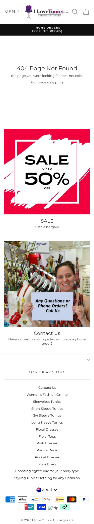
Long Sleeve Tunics (47, 422)
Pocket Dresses (47, 457)
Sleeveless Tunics (47, 402)
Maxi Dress (47, 464)
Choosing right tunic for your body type (47, 471)
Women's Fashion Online (47, 395)
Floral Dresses (47, 429)
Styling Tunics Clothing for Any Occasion (47, 478)
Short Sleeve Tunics (47, 409)
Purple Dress (47, 450)
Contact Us (47, 387)
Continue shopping (47, 82)
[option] (47, 29)
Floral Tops (47, 436)
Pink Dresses (47, 443)
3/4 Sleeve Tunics (47, 415)
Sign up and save (47, 372)
